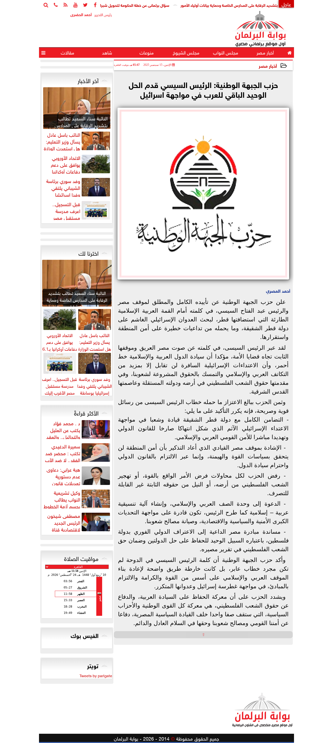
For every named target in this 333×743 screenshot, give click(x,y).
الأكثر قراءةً (86, 412)
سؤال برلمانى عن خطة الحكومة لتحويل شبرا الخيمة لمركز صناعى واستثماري (124, 4)
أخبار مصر (268, 65)
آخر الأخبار (88, 80)
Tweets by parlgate (95, 675)
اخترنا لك (88, 252)
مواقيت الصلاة (81, 557)
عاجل (286, 4)
